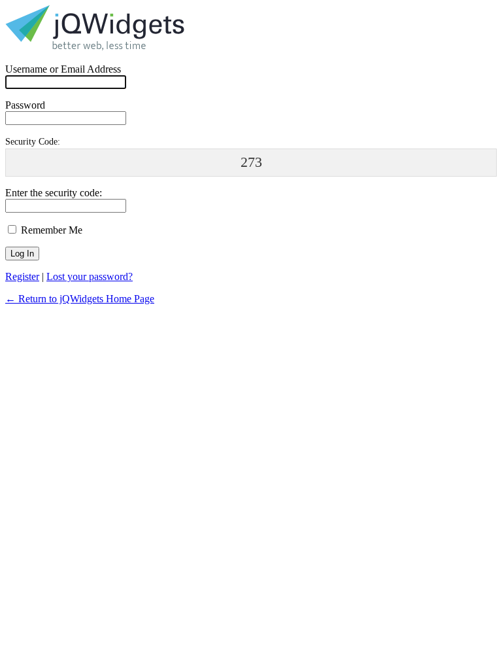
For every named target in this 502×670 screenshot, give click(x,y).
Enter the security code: (53, 192)
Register (22, 276)
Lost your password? (89, 276)
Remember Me (50, 230)
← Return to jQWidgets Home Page (79, 298)
